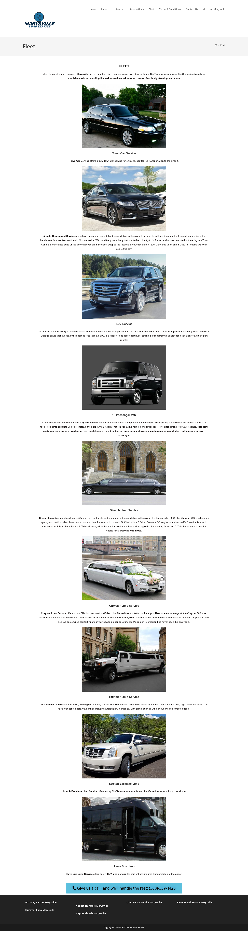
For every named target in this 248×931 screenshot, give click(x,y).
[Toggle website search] (204, 9)
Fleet (222, 45)
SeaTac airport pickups (163, 74)
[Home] (216, 45)
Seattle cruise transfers (191, 74)
